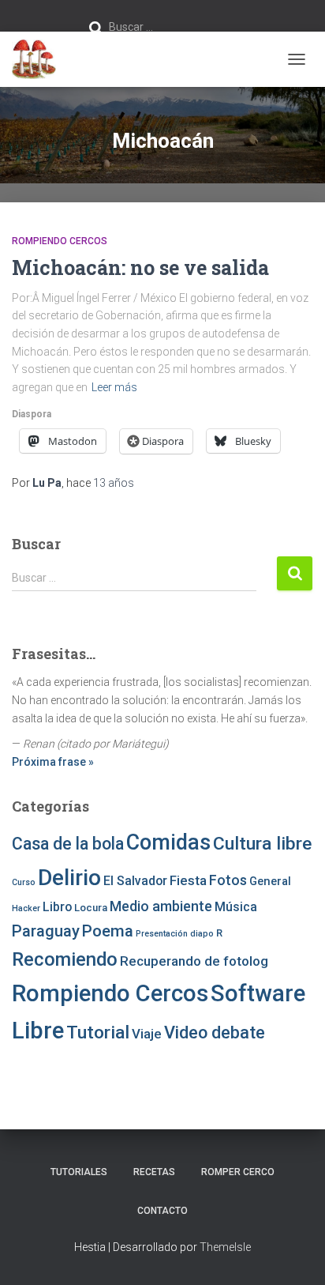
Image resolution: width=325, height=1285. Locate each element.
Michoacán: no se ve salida (140, 267)
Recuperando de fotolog (194, 961)
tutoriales (78, 1172)
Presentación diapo (175, 934)
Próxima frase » (53, 762)
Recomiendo (65, 959)
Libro (57, 906)
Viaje (147, 1034)
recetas (154, 1172)
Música (236, 906)
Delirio (69, 878)
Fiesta (188, 880)
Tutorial (97, 1032)
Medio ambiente (161, 906)
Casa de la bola (68, 844)
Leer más (114, 387)
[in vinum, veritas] (40, 59)
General (270, 881)
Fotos (228, 880)
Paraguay (46, 930)
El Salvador (135, 880)
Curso (23, 882)
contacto (162, 1210)
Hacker (26, 908)
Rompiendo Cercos (59, 241)
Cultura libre (262, 843)
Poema (107, 930)
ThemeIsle (225, 1247)
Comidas (168, 842)
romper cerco (238, 1172)
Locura (90, 908)
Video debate (214, 1032)
